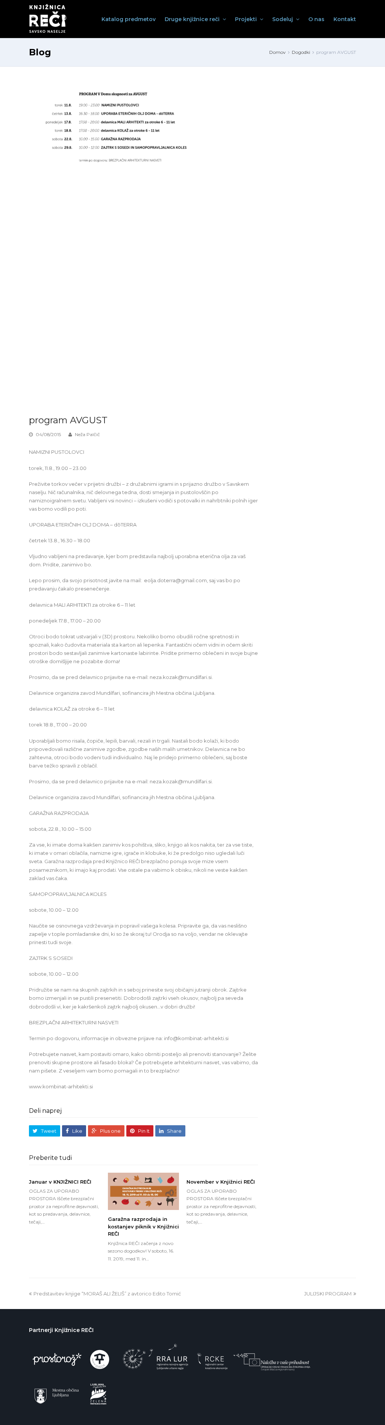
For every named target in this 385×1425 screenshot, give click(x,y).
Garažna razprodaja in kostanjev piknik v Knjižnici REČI (143, 1226)
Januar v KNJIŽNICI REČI (60, 1182)
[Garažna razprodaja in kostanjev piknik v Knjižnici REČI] (143, 1191)
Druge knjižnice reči (193, 19)
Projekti (246, 19)
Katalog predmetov (129, 19)
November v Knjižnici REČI (220, 1182)
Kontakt (344, 19)
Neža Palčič (87, 434)
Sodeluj (283, 19)
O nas (316, 19)
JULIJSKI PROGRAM (328, 1294)
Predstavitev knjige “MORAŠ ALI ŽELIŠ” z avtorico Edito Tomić (107, 1294)
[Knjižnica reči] (48, 19)
